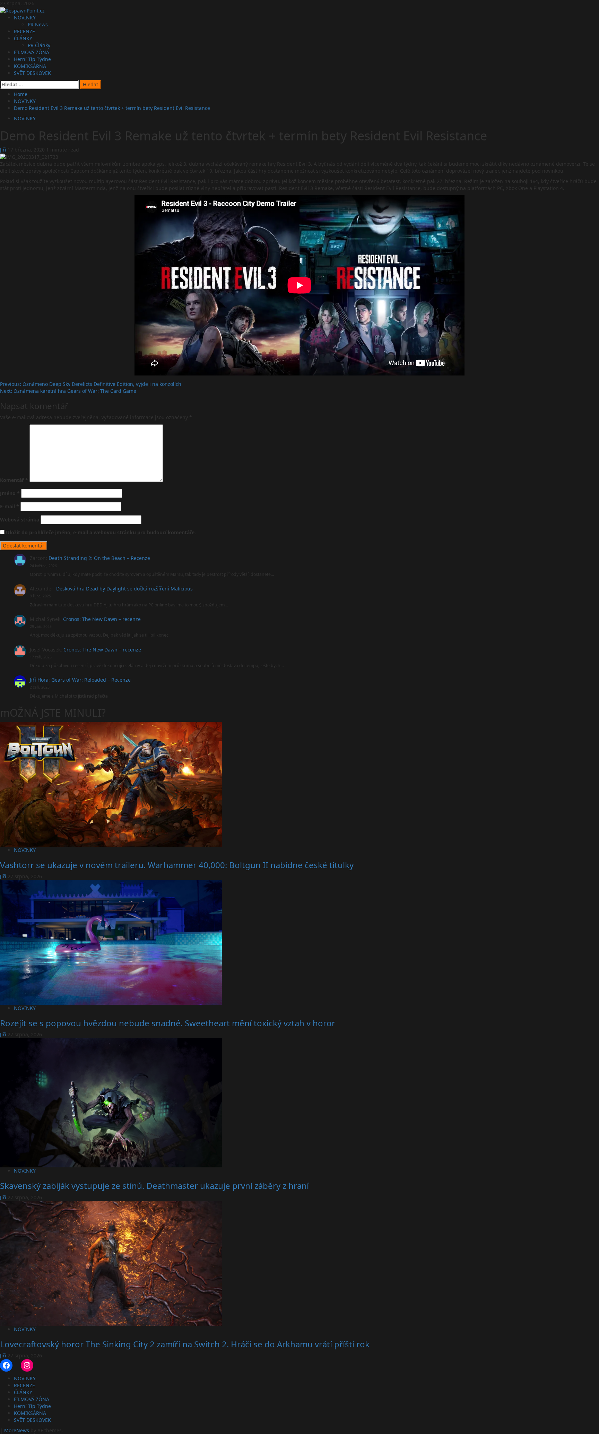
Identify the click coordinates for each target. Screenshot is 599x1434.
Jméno (10, 493)
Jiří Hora (39, 679)
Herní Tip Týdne (32, 59)
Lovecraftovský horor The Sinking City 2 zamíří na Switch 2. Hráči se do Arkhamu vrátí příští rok (185, 1344)
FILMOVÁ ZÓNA (31, 52)
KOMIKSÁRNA (30, 66)
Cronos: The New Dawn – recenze (102, 619)
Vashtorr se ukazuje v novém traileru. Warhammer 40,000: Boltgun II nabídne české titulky (177, 865)
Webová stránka (19, 519)
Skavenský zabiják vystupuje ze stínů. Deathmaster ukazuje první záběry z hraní (154, 1185)
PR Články (39, 45)
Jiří (4, 149)
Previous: (90, 384)
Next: (68, 391)
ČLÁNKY (23, 38)
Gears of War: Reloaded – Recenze (91, 679)
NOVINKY (25, 17)
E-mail (9, 506)
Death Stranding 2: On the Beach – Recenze (99, 558)
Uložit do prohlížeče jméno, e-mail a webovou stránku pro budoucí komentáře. (101, 532)
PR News (38, 24)
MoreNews (16, 1430)
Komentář (14, 480)
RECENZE (24, 31)
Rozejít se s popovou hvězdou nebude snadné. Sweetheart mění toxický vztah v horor (167, 1023)
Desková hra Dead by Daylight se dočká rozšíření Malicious (124, 588)
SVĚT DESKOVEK (32, 73)
